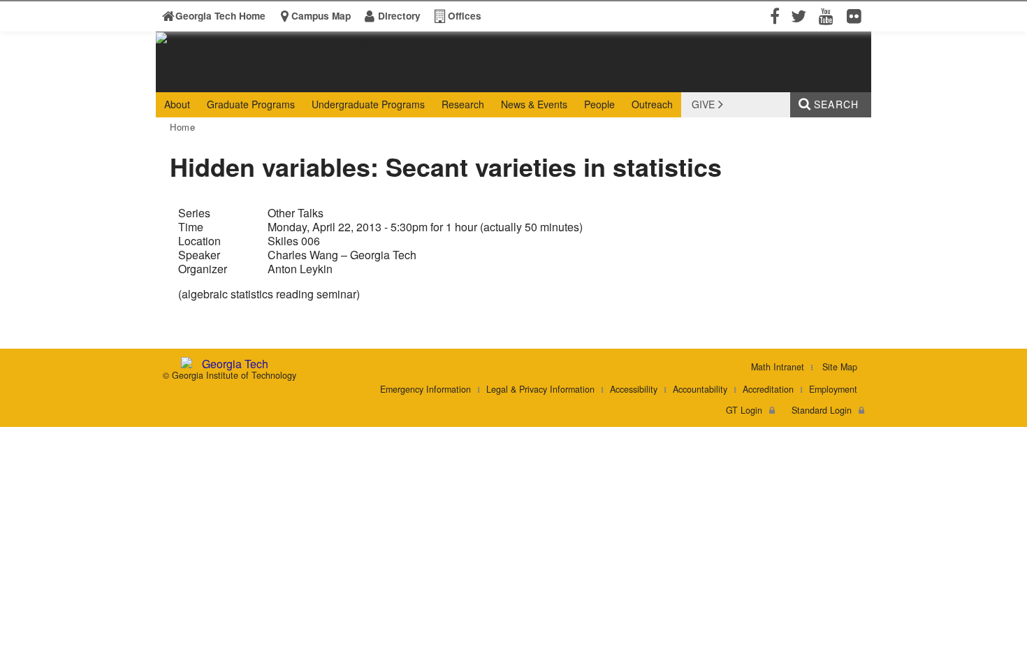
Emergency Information (425, 389)
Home (183, 126)
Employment (833, 389)
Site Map (839, 367)
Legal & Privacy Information (540, 389)
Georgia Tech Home (220, 15)
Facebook (773, 25)
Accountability (700, 389)
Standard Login (822, 410)
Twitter (801, 25)
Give (703, 104)
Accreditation (768, 389)
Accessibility (633, 389)
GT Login (744, 410)
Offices (464, 15)
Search (836, 104)
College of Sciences (370, 81)
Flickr (857, 25)
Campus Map (321, 15)
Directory (399, 15)
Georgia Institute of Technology (209, 81)
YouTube (829, 25)
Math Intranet (777, 367)
